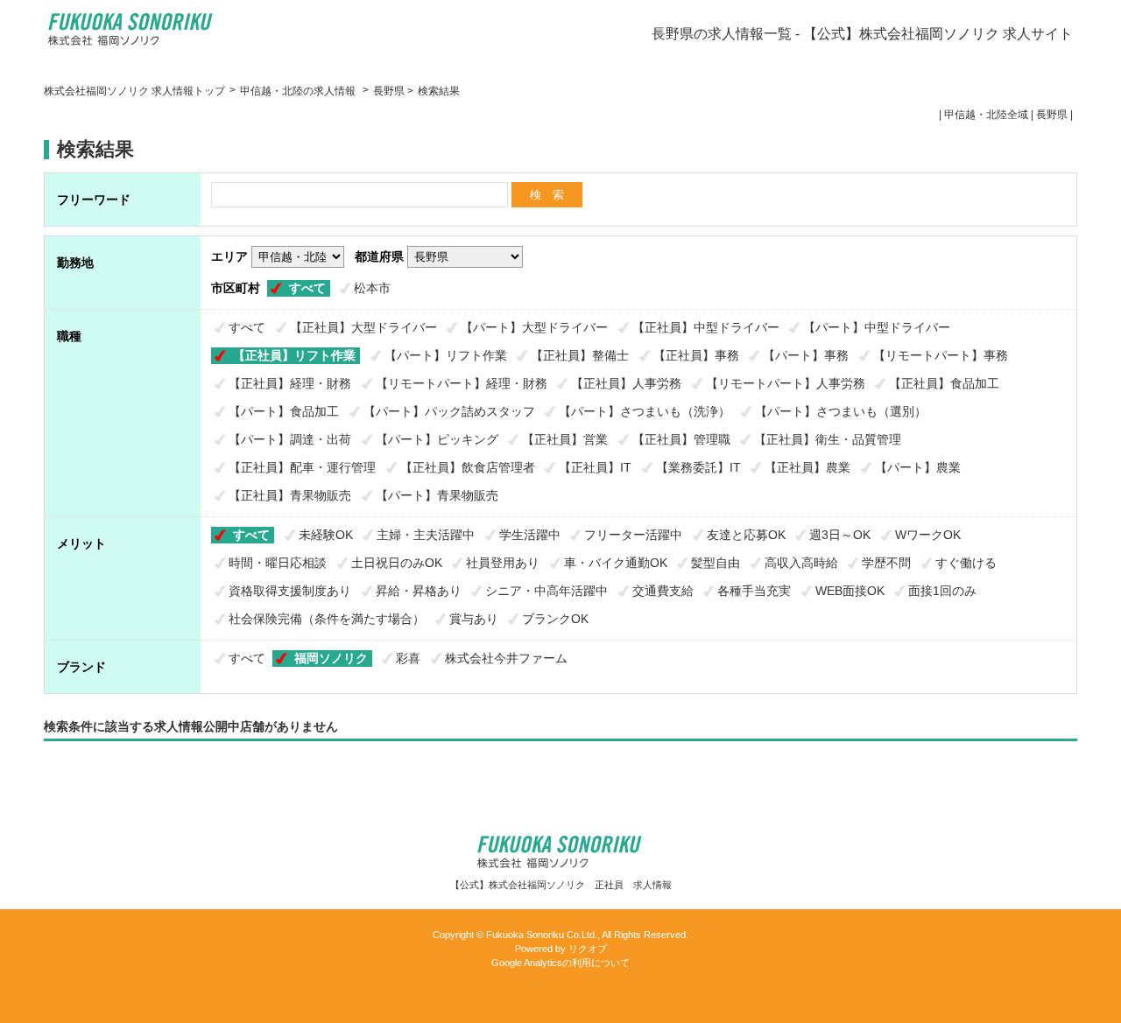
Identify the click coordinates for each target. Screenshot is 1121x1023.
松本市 (372, 288)
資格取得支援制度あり (290, 591)
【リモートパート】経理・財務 (461, 383)
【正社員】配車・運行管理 (302, 467)
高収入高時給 (801, 563)
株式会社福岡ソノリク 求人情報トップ (134, 91)
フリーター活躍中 (633, 535)
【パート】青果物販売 (437, 495)
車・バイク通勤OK (615, 563)
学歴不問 (886, 563)
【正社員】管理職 (681, 439)
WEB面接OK (850, 591)
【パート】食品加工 (284, 411)
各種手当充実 (754, 591)
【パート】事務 (806, 355)
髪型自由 (715, 563)
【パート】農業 (918, 467)
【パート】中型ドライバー (876, 327)
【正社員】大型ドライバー (363, 327)
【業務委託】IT (698, 467)
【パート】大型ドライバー (534, 327)
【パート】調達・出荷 (290, 439)
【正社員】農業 (807, 467)
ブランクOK (555, 619)
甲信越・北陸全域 (986, 115)
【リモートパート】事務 (940, 355)
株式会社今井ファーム (506, 658)
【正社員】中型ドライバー (705, 327)
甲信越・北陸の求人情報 (299, 91)
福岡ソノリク (331, 658)
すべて (307, 288)
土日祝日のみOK (396, 563)
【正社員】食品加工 (944, 383)
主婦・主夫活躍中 (426, 535)
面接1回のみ (942, 591)
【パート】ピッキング (437, 439)
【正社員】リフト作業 (294, 355)
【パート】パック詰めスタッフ (449, 411)
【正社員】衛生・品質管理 (827, 439)
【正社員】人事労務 (626, 383)
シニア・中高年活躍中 (546, 591)
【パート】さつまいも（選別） (841, 411)
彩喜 (408, 658)
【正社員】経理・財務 (290, 383)
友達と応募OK (746, 535)
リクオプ (587, 948)
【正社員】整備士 (580, 355)
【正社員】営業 (565, 439)
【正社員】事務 (696, 355)
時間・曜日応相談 (278, 563)
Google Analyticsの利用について (560, 962)
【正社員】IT (595, 467)
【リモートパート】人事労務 (785, 383)
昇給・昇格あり (419, 591)
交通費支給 (663, 591)
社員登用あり (502, 563)
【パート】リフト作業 (445, 355)
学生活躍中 (529, 535)
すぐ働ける (966, 563)
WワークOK (928, 535)
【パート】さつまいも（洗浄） (644, 411)
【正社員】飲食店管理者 (467, 467)
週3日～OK (840, 535)
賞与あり (473, 619)
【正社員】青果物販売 (290, 495)
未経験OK (326, 535)
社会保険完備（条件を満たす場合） (327, 619)
